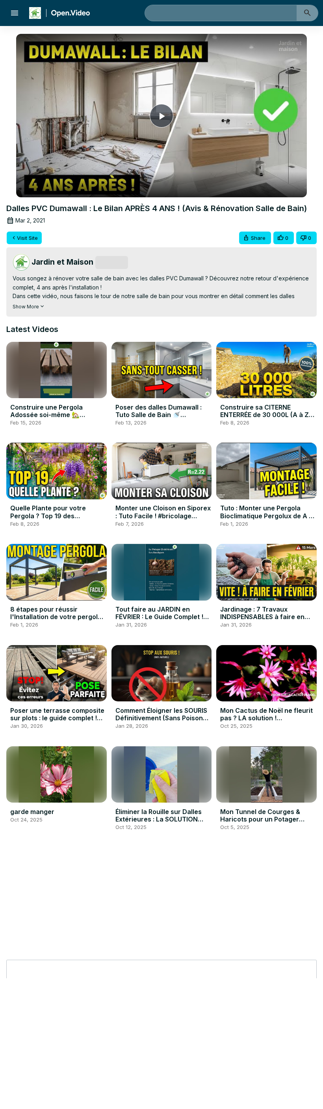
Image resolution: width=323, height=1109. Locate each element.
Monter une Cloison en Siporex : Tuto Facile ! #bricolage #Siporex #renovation (163, 515)
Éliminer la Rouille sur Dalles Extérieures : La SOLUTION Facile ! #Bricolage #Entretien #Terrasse (161, 823)
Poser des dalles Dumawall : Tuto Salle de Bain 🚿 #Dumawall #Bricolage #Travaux (158, 418)
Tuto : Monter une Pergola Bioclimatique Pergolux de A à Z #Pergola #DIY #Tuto (266, 515)
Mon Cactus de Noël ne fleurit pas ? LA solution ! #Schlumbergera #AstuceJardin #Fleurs (266, 722)
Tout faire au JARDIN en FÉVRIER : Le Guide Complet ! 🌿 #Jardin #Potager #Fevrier (160, 616)
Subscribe (111, 262)
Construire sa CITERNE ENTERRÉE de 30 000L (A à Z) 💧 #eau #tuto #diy (265, 414)
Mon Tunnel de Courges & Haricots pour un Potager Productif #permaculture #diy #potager (266, 823)
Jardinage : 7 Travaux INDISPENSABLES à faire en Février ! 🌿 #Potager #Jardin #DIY (265, 620)
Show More (26, 307)
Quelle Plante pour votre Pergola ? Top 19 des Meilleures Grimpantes (48, 515)
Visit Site (27, 238)
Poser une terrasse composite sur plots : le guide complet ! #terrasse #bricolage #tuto (57, 718)
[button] (255, 238)
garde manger (32, 812)
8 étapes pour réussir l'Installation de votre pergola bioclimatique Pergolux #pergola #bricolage (56, 620)
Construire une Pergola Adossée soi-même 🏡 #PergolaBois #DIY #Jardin (51, 414)
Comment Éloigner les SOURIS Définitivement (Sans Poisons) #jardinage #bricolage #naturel (162, 722)
